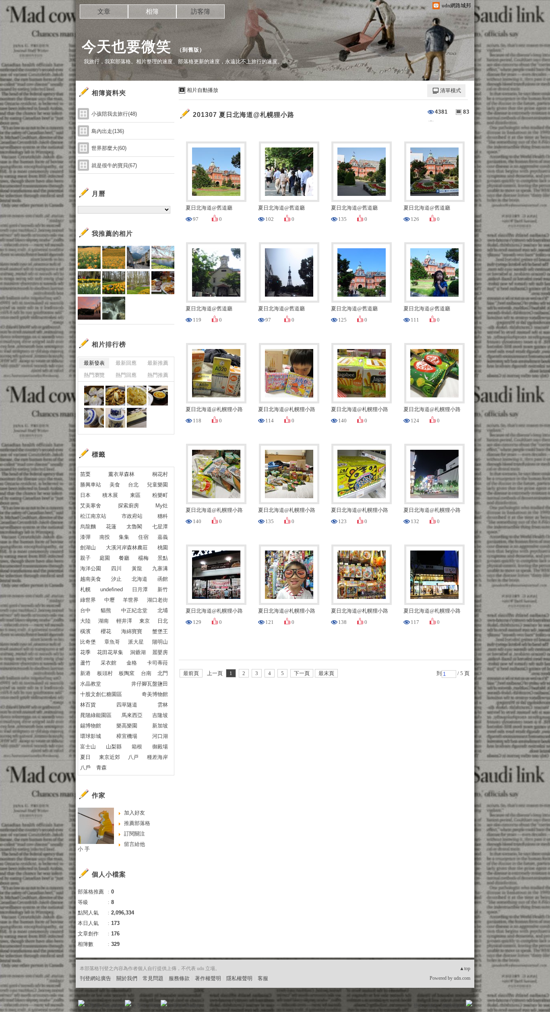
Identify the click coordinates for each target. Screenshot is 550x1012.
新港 (85, 673)
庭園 (104, 558)
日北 (162, 621)
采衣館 (108, 663)
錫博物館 (90, 726)
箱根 (137, 747)
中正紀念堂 (134, 610)
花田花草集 (110, 652)
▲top (464, 968)
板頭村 (105, 673)
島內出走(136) (107, 131)
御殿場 (160, 747)
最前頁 (191, 673)
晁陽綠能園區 (96, 715)
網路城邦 (452, 1006)
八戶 (85, 768)
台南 (146, 673)
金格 (131, 663)
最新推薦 (157, 363)
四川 (116, 568)
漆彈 (85, 537)
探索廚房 (128, 506)
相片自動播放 (202, 90)
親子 (85, 558)
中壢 (109, 600)
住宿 (143, 537)
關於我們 (126, 978)
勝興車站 (90, 485)
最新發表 (94, 363)
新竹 (162, 589)
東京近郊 (109, 757)
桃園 (162, 547)
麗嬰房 (160, 652)
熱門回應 (126, 375)
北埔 (162, 610)
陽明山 (160, 642)
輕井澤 (124, 621)
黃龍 (137, 568)
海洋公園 (90, 568)
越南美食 (90, 579)
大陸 (85, 621)
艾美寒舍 (90, 506)
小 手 (84, 849)
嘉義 (162, 537)
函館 (162, 579)
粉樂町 (160, 495)
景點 (162, 558)
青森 (101, 768)
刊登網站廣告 (95, 978)
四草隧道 (126, 705)
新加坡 (160, 726)
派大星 (136, 642)
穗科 (162, 516)
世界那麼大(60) (108, 148)
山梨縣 (114, 747)
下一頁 (302, 673)
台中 (85, 610)
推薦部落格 (137, 823)
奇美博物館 (155, 694)
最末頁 (326, 673)
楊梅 (143, 558)
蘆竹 (85, 663)
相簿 (152, 11)
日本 (85, 495)
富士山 (88, 747)
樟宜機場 (126, 736)
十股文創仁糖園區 (101, 694)
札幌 (85, 589)
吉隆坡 (160, 715)
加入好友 (134, 813)
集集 (124, 537)
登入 (418, 1006)
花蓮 (111, 527)
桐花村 (160, 474)
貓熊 (106, 610)
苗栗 (85, 474)
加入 (433, 1006)
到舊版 (190, 50)
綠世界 (88, 600)
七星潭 (160, 527)
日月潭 (140, 589)
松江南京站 (93, 516)
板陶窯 (126, 673)
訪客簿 (200, 11)
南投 (104, 537)
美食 (115, 485)
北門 (162, 673)
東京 (144, 621)
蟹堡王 (160, 631)
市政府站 (132, 516)
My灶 (161, 506)
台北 (133, 485)
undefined (111, 589)
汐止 (116, 579)
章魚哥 (112, 642)
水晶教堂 (90, 684)
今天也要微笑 (126, 46)
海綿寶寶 (131, 631)
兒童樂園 (157, 485)
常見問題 (153, 978)
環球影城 (90, 736)
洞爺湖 (138, 652)
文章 (103, 11)
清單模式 (450, 90)
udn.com (462, 978)
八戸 (133, 757)
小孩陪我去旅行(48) (114, 114)
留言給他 (134, 844)
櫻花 (106, 631)
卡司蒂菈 (157, 663)
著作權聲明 (208, 978)
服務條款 (179, 978)
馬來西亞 (132, 715)
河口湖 (160, 736)
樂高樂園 (126, 726)
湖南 (103, 621)
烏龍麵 (88, 527)
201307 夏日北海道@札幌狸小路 (243, 114)
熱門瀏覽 (94, 375)
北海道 (139, 579)
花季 (85, 652)
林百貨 (88, 705)
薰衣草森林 (121, 474)
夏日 (85, 757)
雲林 (162, 705)
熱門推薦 (157, 375)
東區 (135, 495)
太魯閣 (134, 527)
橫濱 (85, 631)
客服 (263, 978)
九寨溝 (160, 568)
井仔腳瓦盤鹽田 (149, 684)
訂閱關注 (134, 834)
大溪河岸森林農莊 (127, 547)
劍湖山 (88, 547)
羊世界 (131, 600)
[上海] (94, 395)
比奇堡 (88, 642)
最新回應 (126, 363)
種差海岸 (157, 757)
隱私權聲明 (239, 978)
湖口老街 (157, 600)
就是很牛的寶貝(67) (114, 165)
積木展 (110, 495)
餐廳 (124, 558)
